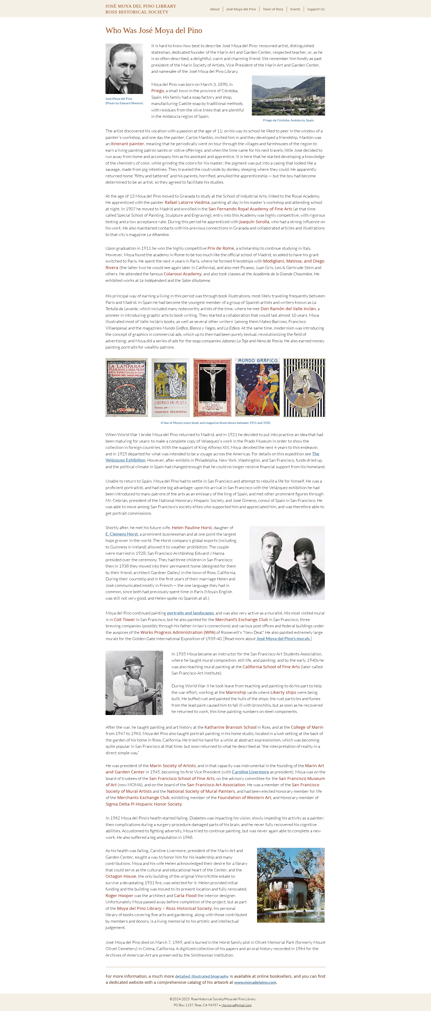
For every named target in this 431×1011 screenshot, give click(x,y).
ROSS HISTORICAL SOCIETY (137, 11)
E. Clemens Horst (122, 534)
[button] (241, 9)
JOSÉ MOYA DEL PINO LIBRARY (141, 6)
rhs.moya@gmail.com (237, 1005)
